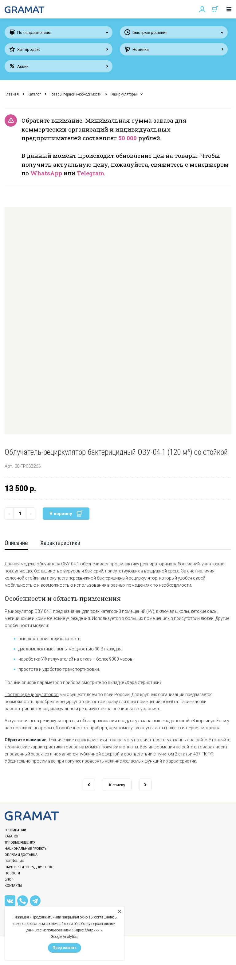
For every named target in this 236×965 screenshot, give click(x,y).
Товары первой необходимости (75, 94)
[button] (118, 320)
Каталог (34, 94)
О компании (15, 830)
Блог (9, 879)
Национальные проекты (26, 848)
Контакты (13, 885)
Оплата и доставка (21, 855)
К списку (117, 785)
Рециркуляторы (123, 94)
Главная (12, 94)
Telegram (90, 173)
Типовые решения (20, 842)
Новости (12, 873)
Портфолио (14, 861)
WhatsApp (46, 173)
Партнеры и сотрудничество (29, 867)
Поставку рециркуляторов (32, 694)
